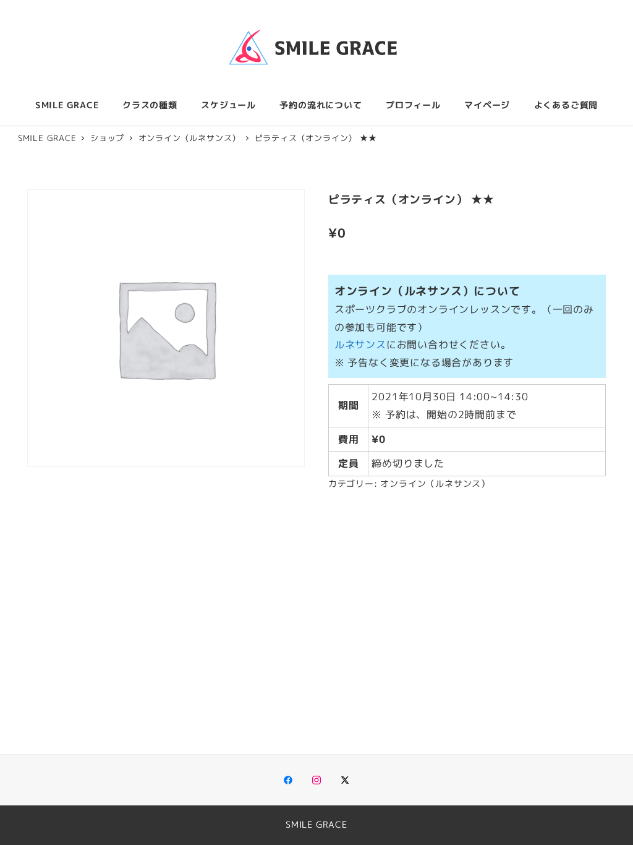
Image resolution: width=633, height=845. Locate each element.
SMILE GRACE (316, 824)
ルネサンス (360, 344)
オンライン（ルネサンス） (435, 484)
